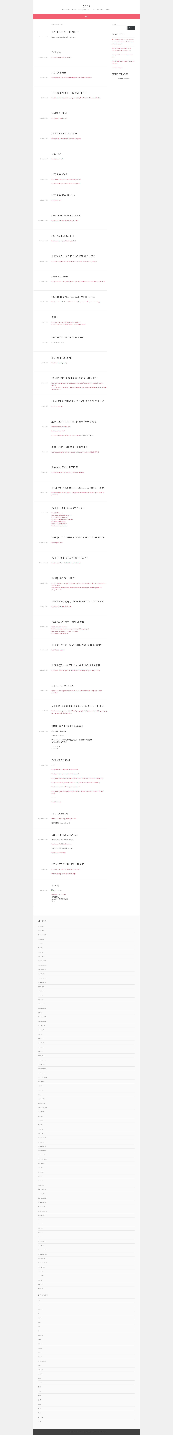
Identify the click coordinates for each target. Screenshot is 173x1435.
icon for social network (64, 133)
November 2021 (42, 982)
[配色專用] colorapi (61, 357)
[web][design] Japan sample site (68, 507)
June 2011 (41, 1224)
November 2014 (42, 1068)
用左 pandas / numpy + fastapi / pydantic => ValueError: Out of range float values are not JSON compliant (123, 42)
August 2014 (41, 1081)
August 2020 (41, 991)
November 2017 (42, 1021)
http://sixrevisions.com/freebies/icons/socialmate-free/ (67, 472)
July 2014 (40, 1086)
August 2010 (41, 1267)
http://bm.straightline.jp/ (58, 521)
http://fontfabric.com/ (57, 650)
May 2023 (40, 948)
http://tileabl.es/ (56, 802)
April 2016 (40, 1038)
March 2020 (41, 1004)
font (39, 1331)
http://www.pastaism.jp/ (58, 852)
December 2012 (42, 1146)
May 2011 (40, 1228)
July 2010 (40, 1271)
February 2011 (42, 1241)
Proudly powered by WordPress (76, 1432)
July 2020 (40, 995)
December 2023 (42, 935)
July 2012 (40, 1168)
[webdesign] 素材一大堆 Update (67, 621)
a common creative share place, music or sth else (77, 401)
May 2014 (40, 1094)
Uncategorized (42, 1361)
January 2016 (41, 1042)
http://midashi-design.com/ (59, 517)
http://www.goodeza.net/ (59, 524)
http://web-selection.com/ (59, 526)
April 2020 (40, 999)
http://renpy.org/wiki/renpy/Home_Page (63, 874)
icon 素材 (56, 52)
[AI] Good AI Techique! (62, 685)
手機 (39, 1391)
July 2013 (40, 1116)
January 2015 (41, 1064)
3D (39, 1300)
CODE (86, 6)
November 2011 (42, 1202)
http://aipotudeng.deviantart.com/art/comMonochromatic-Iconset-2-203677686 (75, 452)
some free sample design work (67, 337)
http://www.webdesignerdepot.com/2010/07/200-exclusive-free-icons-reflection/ (75, 782)
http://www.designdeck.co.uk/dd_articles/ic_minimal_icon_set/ (70, 629)
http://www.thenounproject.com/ (61, 606)
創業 (39, 1378)
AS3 (39, 1313)
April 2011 (40, 1232)
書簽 (39, 1400)
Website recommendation (64, 834)
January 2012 (41, 1194)
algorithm (40, 1309)
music (39, 1352)
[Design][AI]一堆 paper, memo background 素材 (75, 665)
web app (40, 1369)
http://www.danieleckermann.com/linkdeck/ (64, 631)
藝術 (39, 1408)
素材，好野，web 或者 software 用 (69, 446)
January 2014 (41, 1099)
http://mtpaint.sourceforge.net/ (60, 426)
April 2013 (40, 1129)
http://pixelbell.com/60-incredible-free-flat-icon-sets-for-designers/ (71, 77)
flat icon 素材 (58, 72)
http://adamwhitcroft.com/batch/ (61, 57)
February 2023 (42, 961)
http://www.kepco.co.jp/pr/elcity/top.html (63, 819)
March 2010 (41, 1289)
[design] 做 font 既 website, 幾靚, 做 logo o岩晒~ (77, 644)
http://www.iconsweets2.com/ (60, 633)
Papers (40, 1357)
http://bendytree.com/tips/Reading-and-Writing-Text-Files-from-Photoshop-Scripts (75, 98)
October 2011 (41, 1207)
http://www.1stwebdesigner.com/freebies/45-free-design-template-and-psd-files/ (75, 670)
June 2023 (41, 943)
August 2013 (41, 1112)
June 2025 (41, 926)
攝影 (39, 1395)
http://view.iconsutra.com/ (59, 627)
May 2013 (40, 1125)
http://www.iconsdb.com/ (59, 118)
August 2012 (41, 1163)
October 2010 (41, 1258)
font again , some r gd (63, 235)
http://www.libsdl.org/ (58, 431)
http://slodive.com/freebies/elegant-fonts (63, 241)
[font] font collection (63, 578)
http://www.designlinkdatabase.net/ (62, 519)
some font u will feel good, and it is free (73, 296)
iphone (40, 1344)
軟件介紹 (40, 1417)
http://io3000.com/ (57, 513)
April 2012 (40, 1181)
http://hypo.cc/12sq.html (58, 895)
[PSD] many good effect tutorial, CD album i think (77, 487)
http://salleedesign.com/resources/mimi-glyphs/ (65, 183)
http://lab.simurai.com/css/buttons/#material (64, 769)
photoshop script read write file (69, 92)
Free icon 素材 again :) (63, 195)
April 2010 (40, 1284)
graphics (40, 1335)
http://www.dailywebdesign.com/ (61, 515)
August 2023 (41, 939)
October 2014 (41, 1073)
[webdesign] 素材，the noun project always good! (77, 601)
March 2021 (41, 986)
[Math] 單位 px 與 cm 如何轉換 (67, 726)
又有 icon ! (57, 153)
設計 (39, 1413)
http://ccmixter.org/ (57, 406)
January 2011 (41, 1245)
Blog (39, 1322)
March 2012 (41, 1185)
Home (86, 16)
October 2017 (41, 1025)
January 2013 (41, 1142)
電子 (39, 1421)
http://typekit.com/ (57, 542)
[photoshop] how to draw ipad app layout (73, 256)
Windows (40, 1374)
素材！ (54, 317)
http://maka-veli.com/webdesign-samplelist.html (65, 563)
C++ (39, 1326)
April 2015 (40, 1051)
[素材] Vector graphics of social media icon (74, 378)
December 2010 (42, 1250)
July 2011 (40, 1219)
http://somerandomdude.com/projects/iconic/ (65, 787)
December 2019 (42, 1008)
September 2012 (42, 1159)
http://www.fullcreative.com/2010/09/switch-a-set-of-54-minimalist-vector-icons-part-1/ (77, 778)
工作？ (40, 1382)
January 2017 (41, 1030)
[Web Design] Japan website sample (69, 557)
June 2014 (41, 1090)
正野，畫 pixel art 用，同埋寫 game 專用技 (74, 421)
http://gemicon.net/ (57, 159)
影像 (39, 1387)
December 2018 (42, 1017)
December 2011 (42, 1198)
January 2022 (41, 973)
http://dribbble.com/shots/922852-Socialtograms (66, 138)
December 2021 (42, 978)
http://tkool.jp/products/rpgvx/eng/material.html (66, 869)
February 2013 (42, 1138)
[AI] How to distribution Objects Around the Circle (78, 705)
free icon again (59, 174)
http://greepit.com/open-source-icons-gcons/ (65, 774)
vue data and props (117, 68)
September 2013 (42, 1107)
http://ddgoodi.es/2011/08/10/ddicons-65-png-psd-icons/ (68, 324)
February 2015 (42, 1060)
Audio (39, 1318)
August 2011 (41, 1215)
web (39, 1365)
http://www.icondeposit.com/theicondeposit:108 (65, 179)
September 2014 (42, 1077)
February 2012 (42, 1189)
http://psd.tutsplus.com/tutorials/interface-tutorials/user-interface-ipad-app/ (74, 261)
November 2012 (42, 1150)
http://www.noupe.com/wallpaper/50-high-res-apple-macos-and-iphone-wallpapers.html (78, 281)
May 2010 (40, 1280)
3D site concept (59, 813)
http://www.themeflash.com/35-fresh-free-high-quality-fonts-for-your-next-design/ (75, 302)
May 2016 (40, 1034)
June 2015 (41, 1047)
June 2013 (41, 1120)
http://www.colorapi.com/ (59, 363)
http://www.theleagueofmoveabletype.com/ (64, 220)
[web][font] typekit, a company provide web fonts (77, 537)
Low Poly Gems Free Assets (65, 31)
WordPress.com (102, 1432)
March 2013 (41, 1133)
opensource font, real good (66, 215)
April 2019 (40, 1012)
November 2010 (42, 1254)
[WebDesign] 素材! (60, 760)
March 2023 (41, 956)
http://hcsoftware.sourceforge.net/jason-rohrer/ (65, 435)
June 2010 (41, 1276)
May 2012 (40, 1176)
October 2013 (41, 1103)
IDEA (39, 1339)
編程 (39, 1404)
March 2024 (41, 930)
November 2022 (42, 965)
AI (38, 1305)
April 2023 (40, 952)
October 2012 (41, 1155)
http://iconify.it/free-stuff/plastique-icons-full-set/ (66, 322)
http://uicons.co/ (56, 200)
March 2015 (41, 1055)
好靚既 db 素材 (59, 113)
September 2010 (42, 1263)
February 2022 (42, 969)
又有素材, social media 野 (64, 467)
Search (114, 24)
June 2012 (41, 1172)
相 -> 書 (55, 885)
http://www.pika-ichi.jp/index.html (61, 844)
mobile (40, 1348)
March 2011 (41, 1237)
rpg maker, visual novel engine (67, 864)
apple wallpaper (60, 276)
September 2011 (42, 1211)
